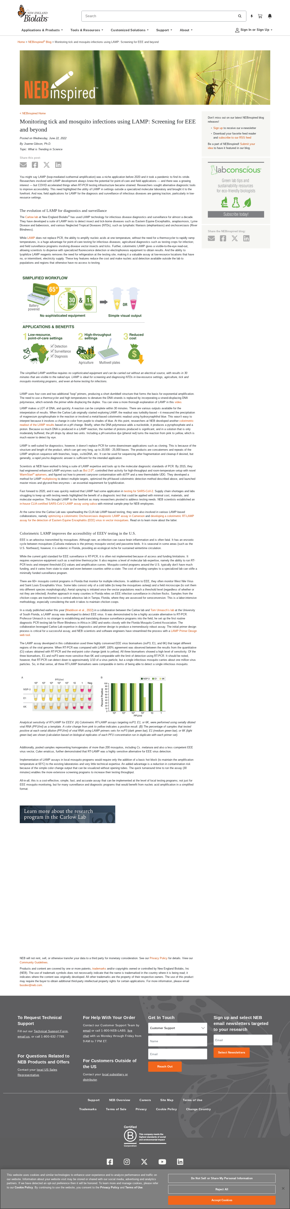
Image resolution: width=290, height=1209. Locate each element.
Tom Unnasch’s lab (162, 610)
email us (24, 1036)
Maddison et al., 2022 (79, 610)
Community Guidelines (34, 962)
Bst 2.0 (88, 470)
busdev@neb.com (31, 985)
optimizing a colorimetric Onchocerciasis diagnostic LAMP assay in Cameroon (96, 516)
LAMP (31, 237)
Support (94, 1100)
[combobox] (158, 16)
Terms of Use (193, 1100)
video (178, 402)
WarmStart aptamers (33, 474)
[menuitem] (42, 31)
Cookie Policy (166, 1109)
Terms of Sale (116, 1109)
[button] (239, 16)
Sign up (218, 128)
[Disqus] (108, 895)
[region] (145, 1189)
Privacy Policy (159, 958)
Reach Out (165, 1066)
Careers (145, 1100)
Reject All (221, 1189)
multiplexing (49, 478)
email (87, 1030)
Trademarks (88, 1109)
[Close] (283, 1188)
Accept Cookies (221, 1200)
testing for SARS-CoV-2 (138, 491)
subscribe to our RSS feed (235, 137)
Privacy (141, 1109)
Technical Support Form (51, 1031)
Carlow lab (31, 217)
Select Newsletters (231, 1052)
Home (21, 42)
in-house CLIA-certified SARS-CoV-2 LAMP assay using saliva (58, 503)
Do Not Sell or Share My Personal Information (222, 1178)
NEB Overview (119, 1100)
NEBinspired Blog (39, 42)
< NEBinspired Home (33, 113)
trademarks (99, 968)
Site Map (166, 1100)
